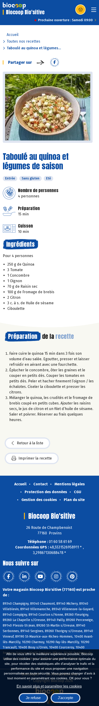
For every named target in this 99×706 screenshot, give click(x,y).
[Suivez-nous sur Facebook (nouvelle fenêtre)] (8, 576)
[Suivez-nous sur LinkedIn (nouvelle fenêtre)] (24, 576)
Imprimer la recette (35, 458)
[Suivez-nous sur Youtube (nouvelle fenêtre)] (40, 576)
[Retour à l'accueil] (14, 5)
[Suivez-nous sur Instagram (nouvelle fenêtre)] (56, 576)
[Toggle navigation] (93, 11)
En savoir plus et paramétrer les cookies (49, 686)
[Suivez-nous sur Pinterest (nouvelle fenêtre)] (72, 576)
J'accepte (65, 698)
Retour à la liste (30, 443)
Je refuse (33, 698)
